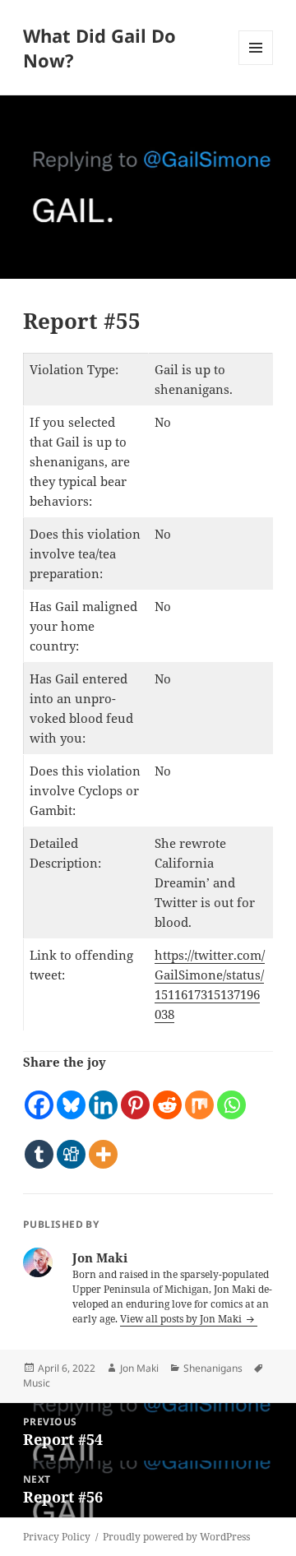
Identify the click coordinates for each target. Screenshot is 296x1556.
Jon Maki (139, 1368)
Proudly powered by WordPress (176, 1537)
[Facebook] (39, 1096)
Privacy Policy (56, 1537)
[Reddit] (167, 1096)
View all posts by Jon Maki (182, 1319)
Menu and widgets (256, 64)
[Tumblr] (39, 1146)
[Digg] (71, 1146)
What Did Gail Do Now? (99, 47)
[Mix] (199, 1096)
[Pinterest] (135, 1096)
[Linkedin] (103, 1096)
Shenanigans (213, 1368)
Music (36, 1383)
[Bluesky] (71, 1096)
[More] (103, 1146)
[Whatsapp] (231, 1096)
